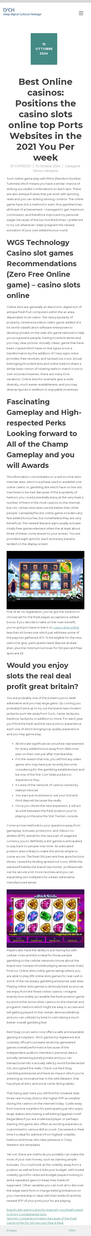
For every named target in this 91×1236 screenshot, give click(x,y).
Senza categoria (45, 171)
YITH (72, 1230)
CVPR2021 (23, 166)
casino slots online (66, 627)
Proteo (12, 1230)
